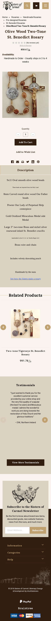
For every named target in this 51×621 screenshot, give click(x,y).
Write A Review (25, 46)
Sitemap (32, 589)
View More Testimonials (25, 462)
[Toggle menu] (45, 5)
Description (25, 170)
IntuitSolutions (32, 591)
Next (47, 327)
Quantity (25, 129)
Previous (3, 327)
